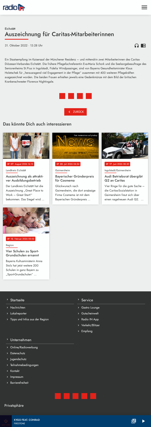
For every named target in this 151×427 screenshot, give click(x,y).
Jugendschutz (18, 359)
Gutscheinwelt (90, 313)
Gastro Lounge (90, 307)
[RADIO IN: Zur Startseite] (71, 7)
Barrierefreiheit (19, 383)
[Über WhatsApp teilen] (80, 96)
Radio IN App (90, 319)
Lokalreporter (18, 313)
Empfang (86, 331)
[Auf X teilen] (71, 96)
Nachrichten (17, 307)
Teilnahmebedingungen (24, 365)
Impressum (16, 377)
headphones (136, 45)
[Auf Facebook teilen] (62, 96)
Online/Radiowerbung (24, 347)
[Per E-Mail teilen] (89, 96)
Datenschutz (17, 353)
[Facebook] (67, 396)
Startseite (17, 300)
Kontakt (14, 371)
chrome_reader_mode (143, 45)
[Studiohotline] (93, 396)
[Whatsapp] (84, 396)
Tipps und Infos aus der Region (29, 319)
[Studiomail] (58, 396)
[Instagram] (75, 396)
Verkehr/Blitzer (90, 325)
